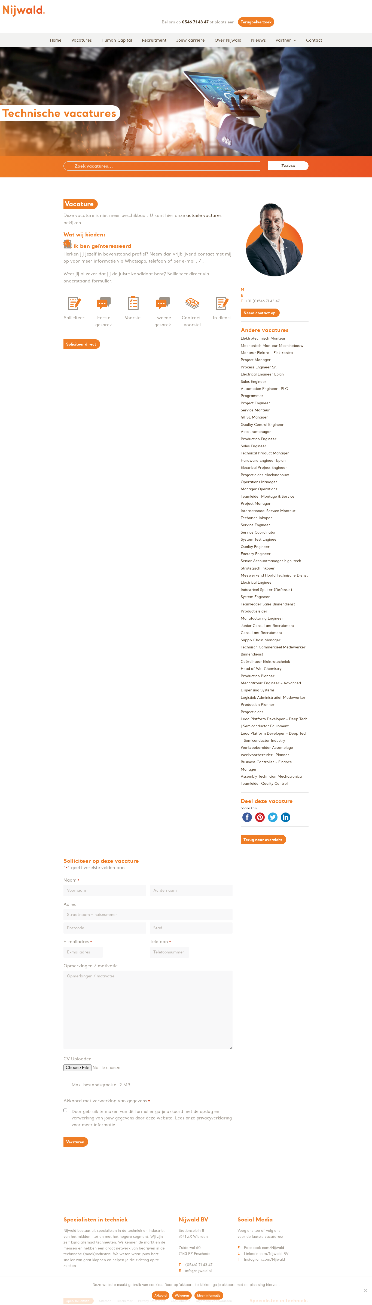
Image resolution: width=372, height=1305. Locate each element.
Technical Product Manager (265, 453)
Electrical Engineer (257, 582)
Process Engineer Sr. (259, 367)
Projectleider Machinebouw (265, 475)
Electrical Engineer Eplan (262, 374)
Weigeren (182, 1295)
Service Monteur (255, 410)
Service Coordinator (258, 532)
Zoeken (288, 165)
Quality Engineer (255, 546)
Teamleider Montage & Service (267, 496)
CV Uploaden (77, 1058)
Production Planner (258, 676)
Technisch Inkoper (256, 518)
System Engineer (255, 597)
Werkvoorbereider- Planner (265, 755)
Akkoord (160, 1295)
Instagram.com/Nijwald (264, 1259)
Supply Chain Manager (260, 640)
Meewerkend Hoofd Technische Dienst (274, 575)
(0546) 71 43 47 (198, 1265)
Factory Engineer (256, 554)
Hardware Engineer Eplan (263, 460)
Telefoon (160, 941)
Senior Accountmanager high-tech (271, 561)
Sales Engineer (253, 381)
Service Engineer (255, 525)
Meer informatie (209, 1295)
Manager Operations (259, 489)
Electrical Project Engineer (264, 467)
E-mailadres (77, 941)
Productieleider (254, 611)
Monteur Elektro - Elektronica (267, 352)
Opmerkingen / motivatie (90, 965)
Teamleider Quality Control (264, 783)
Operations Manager (259, 482)
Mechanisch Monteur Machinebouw (272, 345)
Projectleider (252, 712)
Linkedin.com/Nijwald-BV (266, 1253)
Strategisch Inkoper (258, 568)
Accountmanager (256, 431)
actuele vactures (203, 215)
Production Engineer (258, 439)
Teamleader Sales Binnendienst (268, 604)
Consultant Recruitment (261, 632)
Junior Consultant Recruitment (267, 625)
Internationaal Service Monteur (268, 511)
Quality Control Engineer (262, 424)
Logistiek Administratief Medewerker (273, 697)
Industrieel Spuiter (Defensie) (266, 589)
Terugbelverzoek (256, 21)
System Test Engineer (259, 539)
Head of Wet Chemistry (261, 668)
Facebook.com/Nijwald (264, 1247)
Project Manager (256, 360)
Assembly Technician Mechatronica (271, 776)
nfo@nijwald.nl (199, 1271)
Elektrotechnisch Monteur (263, 338)
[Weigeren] (365, 1290)
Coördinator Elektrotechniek (265, 661)
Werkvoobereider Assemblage (267, 747)
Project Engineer (255, 403)
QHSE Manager (254, 417)
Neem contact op (259, 312)
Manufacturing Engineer (262, 618)
